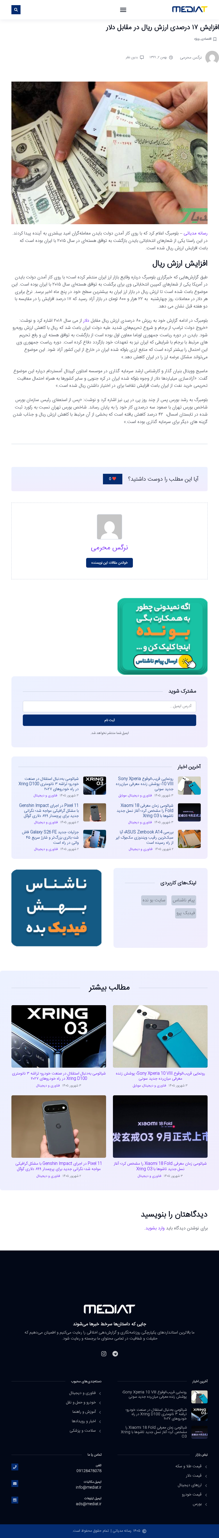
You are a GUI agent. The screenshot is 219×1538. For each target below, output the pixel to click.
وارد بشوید (155, 1228)
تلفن (99, 1465)
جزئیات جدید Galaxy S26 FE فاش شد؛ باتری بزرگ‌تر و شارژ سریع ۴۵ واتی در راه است (50, 837)
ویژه (196, 39)
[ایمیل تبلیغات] (14, 1500)
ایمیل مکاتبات (93, 1482)
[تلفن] (14, 1467)
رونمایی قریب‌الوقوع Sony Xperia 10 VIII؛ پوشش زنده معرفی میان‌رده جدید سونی (144, 784)
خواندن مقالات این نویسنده (109, 563)
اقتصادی (206, 39)
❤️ (112, 479)
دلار (86, 321)
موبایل (123, 795)
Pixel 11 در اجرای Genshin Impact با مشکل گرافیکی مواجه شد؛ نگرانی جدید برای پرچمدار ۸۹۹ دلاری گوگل (49, 810)
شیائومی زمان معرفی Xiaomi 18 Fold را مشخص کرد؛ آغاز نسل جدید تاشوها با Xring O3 (145, 810)
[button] (123, 10)
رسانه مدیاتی (196, 233)
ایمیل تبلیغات (93, 1498)
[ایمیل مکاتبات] (14, 1483)
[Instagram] (104, 1354)
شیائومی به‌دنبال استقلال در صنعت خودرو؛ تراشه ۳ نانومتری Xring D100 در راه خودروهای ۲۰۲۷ (49, 784)
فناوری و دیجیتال (140, 795)
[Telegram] (115, 1354)
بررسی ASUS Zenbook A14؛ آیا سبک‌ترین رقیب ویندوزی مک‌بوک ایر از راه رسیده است (144, 837)
